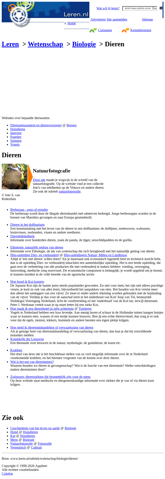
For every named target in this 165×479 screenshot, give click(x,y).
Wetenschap (45, 44)
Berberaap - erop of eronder (29, 209)
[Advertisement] (38, 83)
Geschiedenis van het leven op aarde (35, 428)
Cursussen (105, 30)
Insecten (15, 133)
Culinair (36, 447)
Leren (10, 44)
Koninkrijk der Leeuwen (27, 339)
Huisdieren (17, 129)
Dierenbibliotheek (22, 236)
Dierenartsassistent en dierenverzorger (36, 125)
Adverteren (98, 19)
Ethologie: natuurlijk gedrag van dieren (36, 247)
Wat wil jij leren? (107, 8)
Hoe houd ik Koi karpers (27, 281)
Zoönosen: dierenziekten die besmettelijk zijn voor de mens (50, 377)
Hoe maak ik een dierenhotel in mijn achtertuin (42, 308)
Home (71, 23)
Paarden (15, 137)
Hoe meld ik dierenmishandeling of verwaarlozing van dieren (51, 327)
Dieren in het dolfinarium (27, 224)
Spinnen (15, 140)
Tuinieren (85, 308)
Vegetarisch (18, 447)
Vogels (15, 144)
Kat (12, 436)
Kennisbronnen (140, 30)
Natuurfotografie (21, 443)
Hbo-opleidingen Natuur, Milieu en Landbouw (95, 255)
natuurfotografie (70, 191)
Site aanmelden (117, 19)
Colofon (7, 473)
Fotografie (45, 443)
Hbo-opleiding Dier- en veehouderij (34, 255)
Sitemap (147, 19)
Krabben (16, 350)
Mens (14, 440)
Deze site (39, 180)
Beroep (71, 125)
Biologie (84, 44)
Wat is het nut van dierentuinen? (32, 362)
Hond (14, 432)
